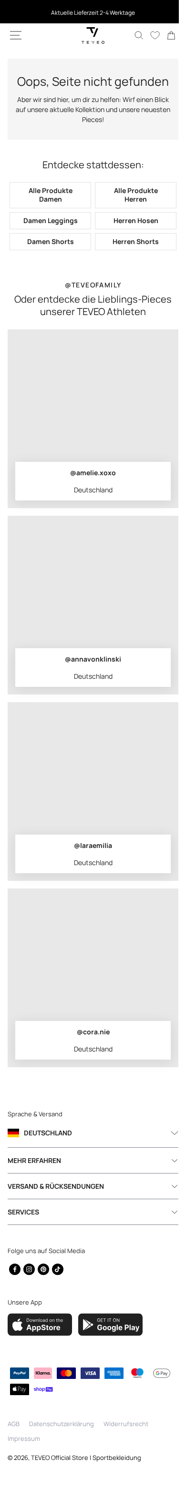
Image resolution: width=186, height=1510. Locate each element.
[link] (164, 35)
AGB (14, 1438)
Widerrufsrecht (125, 1438)
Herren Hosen (130, 235)
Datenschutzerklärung (61, 1438)
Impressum (24, 1453)
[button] (16, 35)
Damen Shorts (48, 256)
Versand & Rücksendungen (56, 1200)
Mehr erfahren (34, 1175)
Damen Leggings (48, 235)
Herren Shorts (130, 256)
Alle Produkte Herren (130, 210)
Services (23, 1226)
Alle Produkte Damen (49, 210)
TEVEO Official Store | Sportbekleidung (86, 1472)
